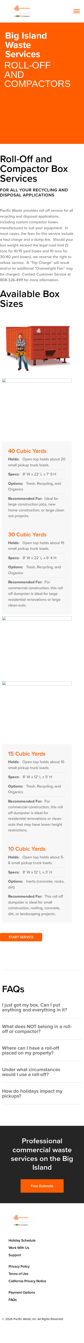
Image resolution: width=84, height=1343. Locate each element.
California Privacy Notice (27, 1281)
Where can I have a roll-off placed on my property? (30, 1050)
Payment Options (22, 1292)
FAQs (13, 1299)
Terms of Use (18, 1273)
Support (15, 1255)
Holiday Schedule (22, 1240)
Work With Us (19, 1247)
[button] (65, 11)
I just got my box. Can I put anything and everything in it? (34, 1007)
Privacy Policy (19, 1266)
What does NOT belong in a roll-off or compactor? (37, 1029)
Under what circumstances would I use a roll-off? (31, 1072)
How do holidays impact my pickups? (32, 1093)
